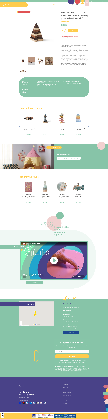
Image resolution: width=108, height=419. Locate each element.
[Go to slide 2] (32, 61)
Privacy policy (66, 390)
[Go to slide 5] (23, 70)
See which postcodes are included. (67, 37)
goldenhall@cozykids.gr (71, 328)
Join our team (66, 400)
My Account (65, 384)
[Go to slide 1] (23, 61)
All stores (71, 332)
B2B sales (65, 403)
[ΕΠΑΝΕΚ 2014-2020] (43, 416)
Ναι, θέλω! (72, 356)
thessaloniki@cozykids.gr (71, 326)
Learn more (35, 282)
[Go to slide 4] (49, 61)
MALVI (28, 397)
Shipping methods (67, 392)
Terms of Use (65, 387)
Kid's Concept (65, 21)
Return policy (65, 398)
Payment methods (67, 395)
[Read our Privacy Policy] (88, 368)
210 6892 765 (75, 321)
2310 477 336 (66, 318)
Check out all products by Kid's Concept (69, 158)
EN (87, 4)
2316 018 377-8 (66, 321)
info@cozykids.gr (70, 324)
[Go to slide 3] (40, 61)
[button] (54, 4)
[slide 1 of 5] (36, 34)
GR (87, 1)
